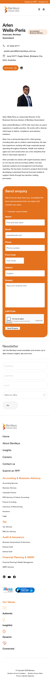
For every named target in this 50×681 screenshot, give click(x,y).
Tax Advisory (7, 527)
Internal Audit (7, 551)
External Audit (8, 547)
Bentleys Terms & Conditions (17, 673)
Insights (7, 450)
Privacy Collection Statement (25, 676)
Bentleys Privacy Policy (35, 673)
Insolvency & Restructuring (12, 507)
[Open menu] (39, 9)
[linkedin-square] (4, 577)
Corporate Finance (9, 492)
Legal (5, 516)
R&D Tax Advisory (9, 531)
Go (8, 405)
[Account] (44, 9)
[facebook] (14, 577)
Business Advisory (10, 488)
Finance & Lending (9, 502)
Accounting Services (10, 483)
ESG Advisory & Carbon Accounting (16, 497)
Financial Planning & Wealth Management (18, 562)
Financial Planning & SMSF (18, 557)
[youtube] (9, 577)
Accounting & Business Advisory (22, 478)
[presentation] (24, 319)
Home (6, 436)
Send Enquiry (12, 328)
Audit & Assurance (13, 537)
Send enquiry (8, 68)
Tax (5, 521)
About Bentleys (11, 443)
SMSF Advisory (8, 567)
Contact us (9, 463)
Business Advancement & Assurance (16, 542)
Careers (7, 456)
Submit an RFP (31, 2)
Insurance (6, 511)
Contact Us (43, 2)
